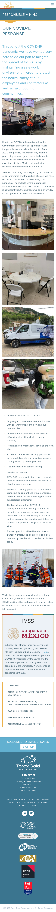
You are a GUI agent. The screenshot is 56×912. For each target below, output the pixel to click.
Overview (13, 685)
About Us (12, 799)
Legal (34, 805)
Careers (42, 802)
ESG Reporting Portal (21, 717)
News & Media (29, 802)
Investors (14, 802)
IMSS (45, 651)
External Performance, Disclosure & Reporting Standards (29, 703)
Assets (22, 799)
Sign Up (28, 747)
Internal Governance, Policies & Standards (28, 693)
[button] (52, 4)
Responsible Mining (39, 799)
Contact (24, 805)
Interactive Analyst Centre (24, 724)
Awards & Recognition (21, 711)
